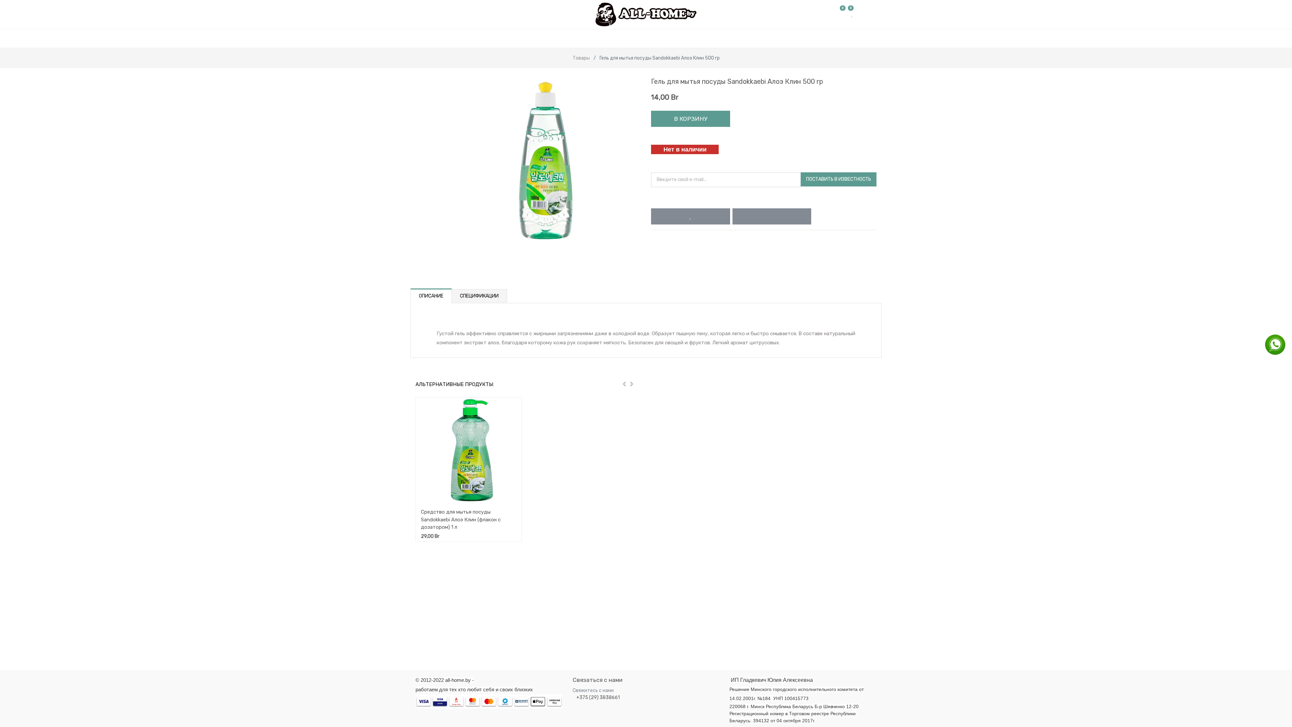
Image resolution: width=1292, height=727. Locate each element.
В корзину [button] (690, 118)
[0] (843, 14)
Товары (581, 58)
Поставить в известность (838, 179)
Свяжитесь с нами (593, 690)
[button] (690, 216)
